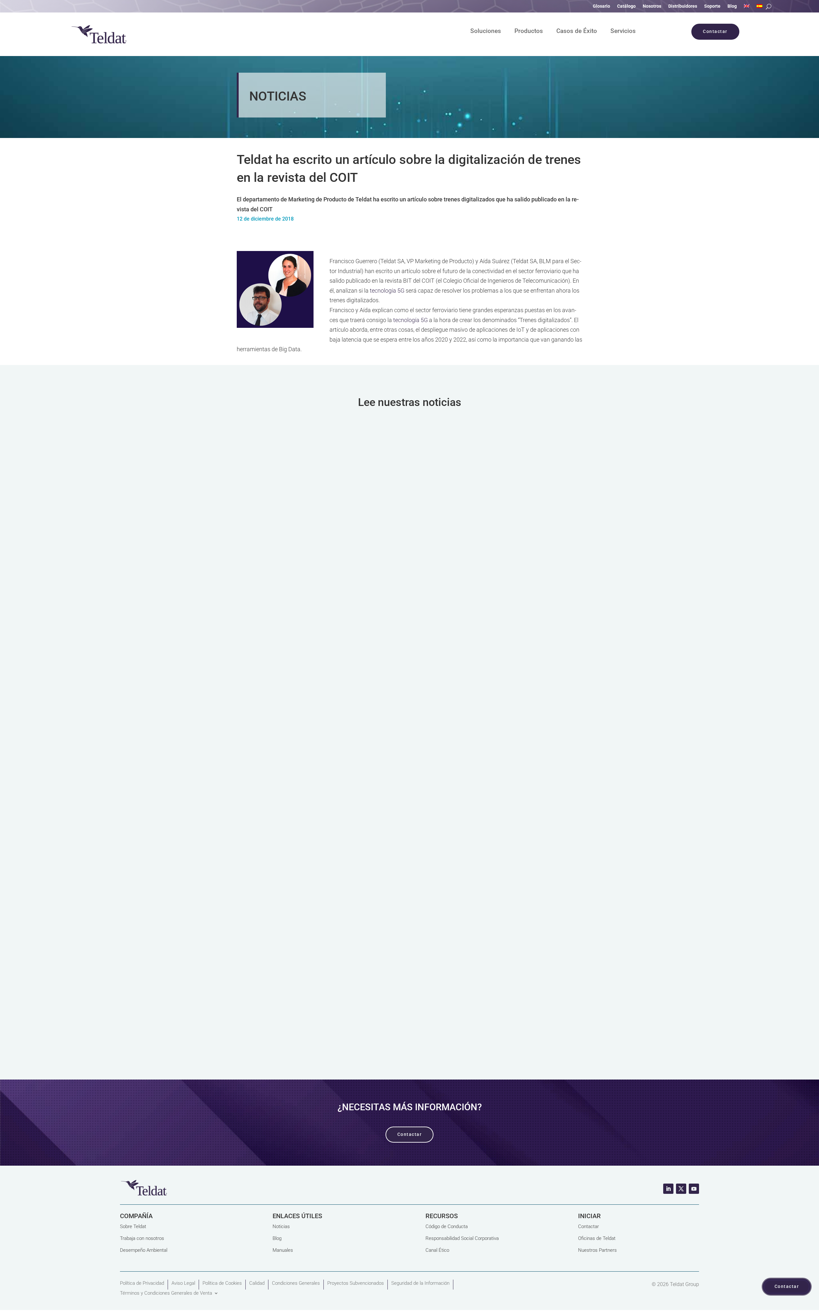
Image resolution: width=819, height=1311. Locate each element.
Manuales (283, 1250)
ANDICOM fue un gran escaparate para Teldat (321, 504)
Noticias (281, 1226)
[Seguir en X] (681, 1189)
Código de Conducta (446, 1226)
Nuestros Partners (597, 1250)
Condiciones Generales (296, 1283)
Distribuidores (682, 6)
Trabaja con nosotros (142, 1238)
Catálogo (626, 6)
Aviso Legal (183, 1283)
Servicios (623, 32)
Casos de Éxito (576, 32)
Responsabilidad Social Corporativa (462, 1238)
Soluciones (485, 32)
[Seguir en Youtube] (694, 1189)
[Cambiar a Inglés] (747, 7)
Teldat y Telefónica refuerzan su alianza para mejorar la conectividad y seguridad (382, 922)
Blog (732, 6)
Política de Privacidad (142, 1283)
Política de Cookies (222, 1283)
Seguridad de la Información (420, 1283)
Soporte (712, 6)
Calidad (257, 1283)
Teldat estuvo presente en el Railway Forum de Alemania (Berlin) (353, 713)
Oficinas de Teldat (597, 1238)
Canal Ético (437, 1250)
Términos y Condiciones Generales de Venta (166, 1293)
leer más (409, 591)
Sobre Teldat (133, 1226)
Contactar (588, 1226)
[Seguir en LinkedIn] (668, 1189)
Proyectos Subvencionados (355, 1283)
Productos (528, 32)
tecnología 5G (387, 290)
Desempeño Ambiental (143, 1250)
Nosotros (652, 6)
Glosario (601, 6)
